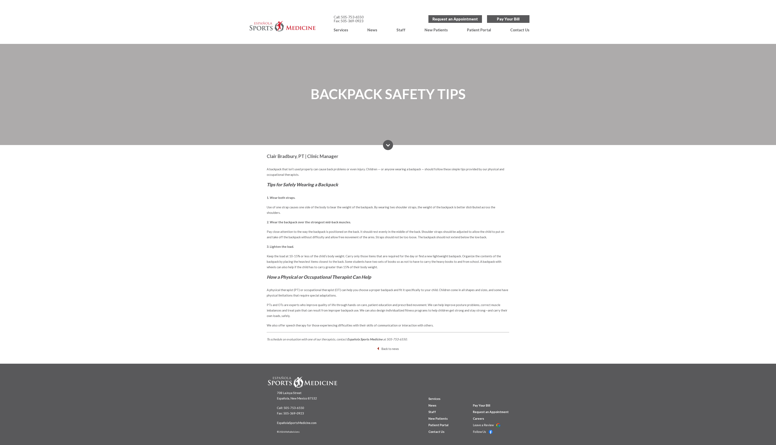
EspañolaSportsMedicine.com (296, 423)
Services (341, 30)
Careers (478, 418)
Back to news (390, 349)
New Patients (436, 30)
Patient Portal (479, 30)
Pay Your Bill (508, 19)
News (372, 30)
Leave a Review (483, 425)
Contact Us (519, 30)
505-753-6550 (352, 17)
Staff (400, 30)
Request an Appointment (455, 19)
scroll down (388, 145)
